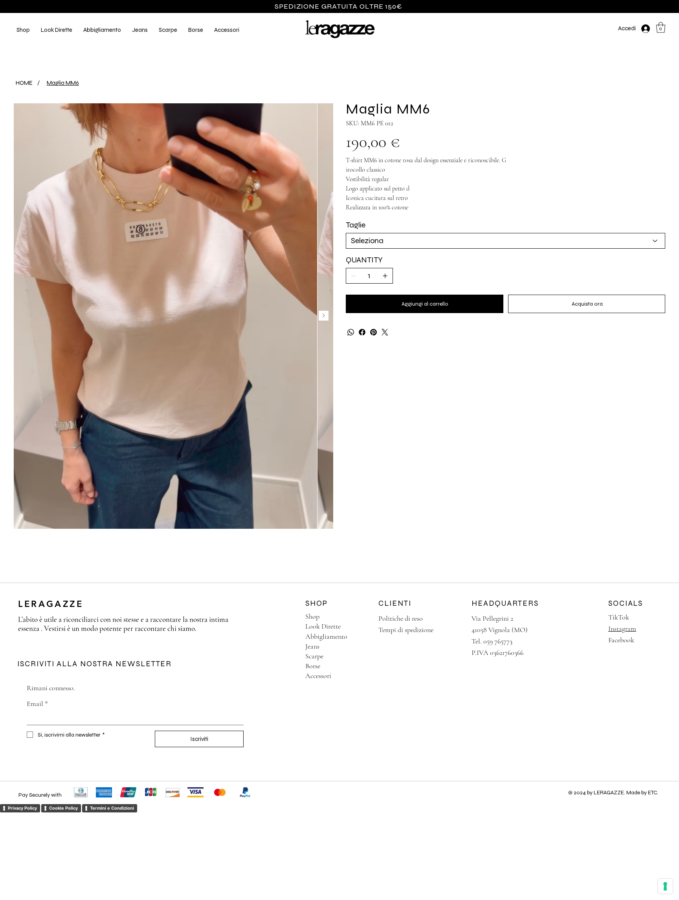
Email (37, 703)
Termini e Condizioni (112, 808)
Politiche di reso (400, 618)
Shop (312, 616)
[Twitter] (385, 332)
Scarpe (314, 656)
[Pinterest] (373, 332)
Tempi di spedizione (405, 629)
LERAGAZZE (50, 604)
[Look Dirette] (361, 626)
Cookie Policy (63, 808)
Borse (312, 666)
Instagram (622, 628)
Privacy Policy (22, 808)
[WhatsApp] (351, 332)
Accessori (318, 675)
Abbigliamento (326, 636)
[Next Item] (323, 316)
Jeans (312, 646)
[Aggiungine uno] (385, 276)
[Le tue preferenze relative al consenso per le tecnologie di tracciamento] (665, 886)
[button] (56, 29)
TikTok (618, 617)
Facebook (621, 640)
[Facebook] (362, 332)
